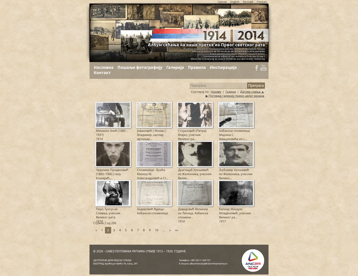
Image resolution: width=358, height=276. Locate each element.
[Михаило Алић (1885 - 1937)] (98, 105)
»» (176, 230)
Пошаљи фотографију (139, 67)
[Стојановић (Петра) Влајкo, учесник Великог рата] (180, 105)
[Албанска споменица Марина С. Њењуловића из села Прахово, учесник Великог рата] (221, 105)
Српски (222, 2)
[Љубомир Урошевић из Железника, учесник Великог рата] (221, 144)
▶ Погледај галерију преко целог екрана (235, 96)
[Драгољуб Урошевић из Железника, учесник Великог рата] (180, 144)
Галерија (175, 67)
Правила (197, 67)
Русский (248, 2)
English (234, 2)
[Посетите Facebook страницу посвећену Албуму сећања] (256, 70)
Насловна (104, 67)
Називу (216, 92)
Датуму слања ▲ (252, 92)
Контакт (102, 72)
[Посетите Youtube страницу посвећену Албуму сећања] (264, 70)
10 (156, 230)
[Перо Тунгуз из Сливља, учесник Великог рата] (98, 183)
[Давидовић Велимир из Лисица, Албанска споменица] (180, 183)
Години (230, 92)
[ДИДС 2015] (252, 261)
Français (262, 2)
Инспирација (223, 67)
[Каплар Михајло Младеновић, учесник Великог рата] (221, 183)
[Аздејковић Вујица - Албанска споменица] (139, 183)
